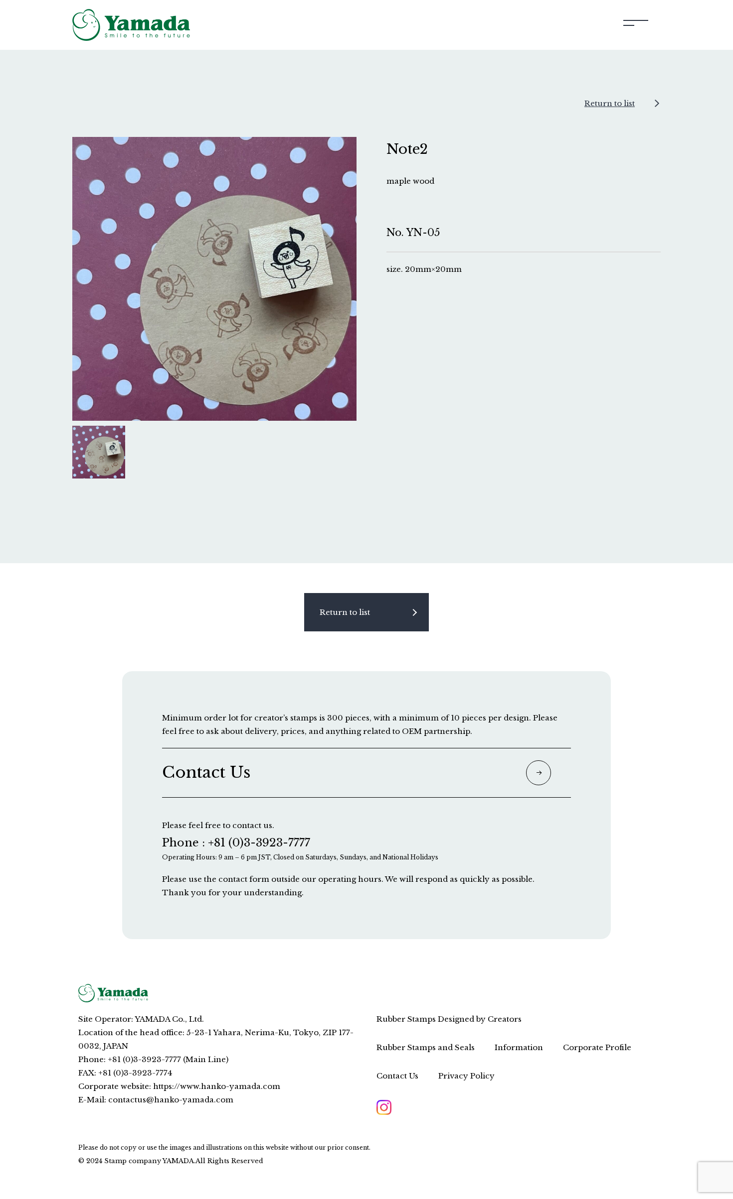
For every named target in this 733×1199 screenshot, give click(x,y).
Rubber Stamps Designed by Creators (449, 1019)
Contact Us (397, 1075)
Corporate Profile (597, 1047)
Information (519, 1047)
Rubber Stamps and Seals (425, 1047)
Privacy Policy (466, 1075)
